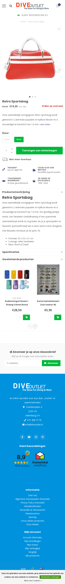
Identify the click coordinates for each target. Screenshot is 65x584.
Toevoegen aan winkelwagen (39, 150)
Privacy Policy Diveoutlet (33, 502)
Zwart (7, 139)
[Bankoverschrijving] (23, 569)
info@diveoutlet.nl (34, 424)
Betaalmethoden (32, 506)
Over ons (32, 495)
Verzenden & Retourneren (32, 509)
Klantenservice (32, 513)
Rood (18, 139)
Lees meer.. (45, 124)
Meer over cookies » (33, 581)
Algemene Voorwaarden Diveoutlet (32, 498)
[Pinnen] (41, 569)
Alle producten (33, 555)
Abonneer (52, 363)
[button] (29, 96)
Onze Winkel (32, 524)
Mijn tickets (32, 544)
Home (23, 21)
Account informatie (32, 537)
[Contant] (32, 569)
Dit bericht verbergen (50, 577)
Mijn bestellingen (32, 541)
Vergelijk (32, 552)
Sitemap (33, 517)
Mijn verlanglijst (32, 548)
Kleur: (5, 133)
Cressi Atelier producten (32, 520)
